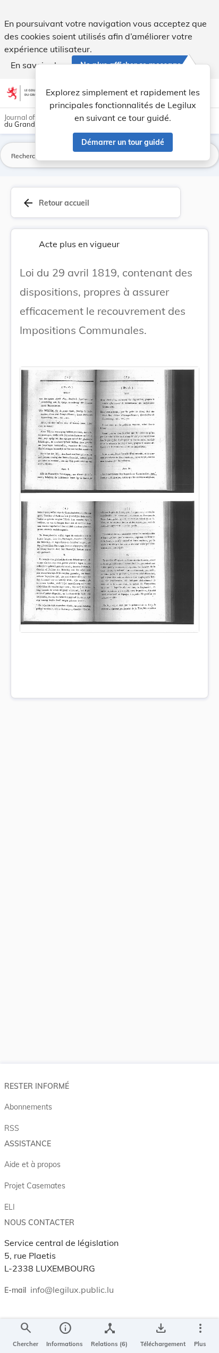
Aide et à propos (32, 1164)
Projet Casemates (34, 1186)
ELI (9, 1207)
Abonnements (28, 1107)
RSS (11, 1128)
